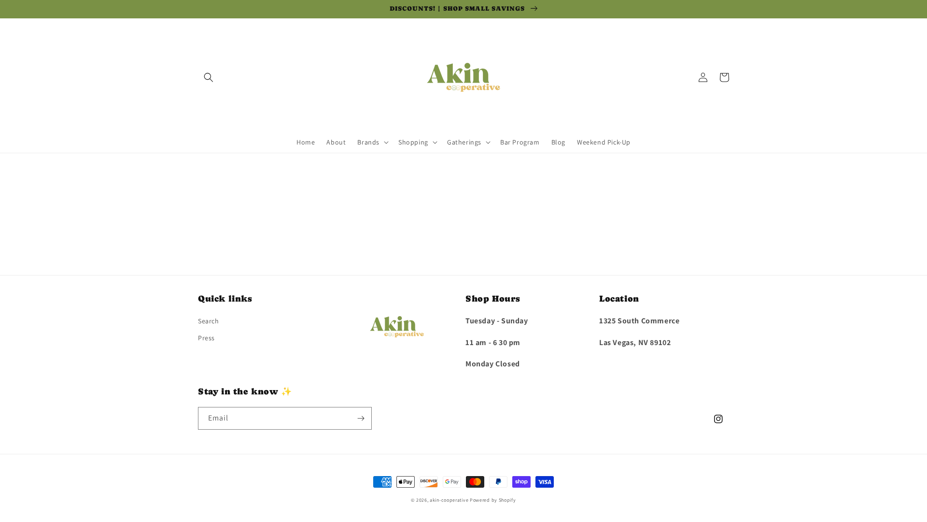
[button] (208, 77)
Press (206, 338)
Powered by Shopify (493, 500)
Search (208, 321)
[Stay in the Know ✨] (360, 418)
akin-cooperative (449, 500)
